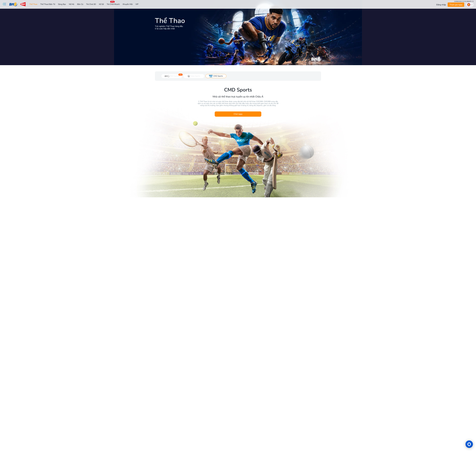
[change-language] (470, 5)
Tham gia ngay (456, 4)
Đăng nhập (441, 4)
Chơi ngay (238, 114)
